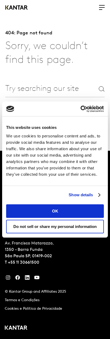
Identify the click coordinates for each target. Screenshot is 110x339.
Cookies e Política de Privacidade (33, 309)
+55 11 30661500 (23, 262)
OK (55, 211)
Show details (81, 195)
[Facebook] (17, 278)
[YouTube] (27, 278)
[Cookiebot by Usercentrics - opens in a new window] (80, 108)
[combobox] (42, 88)
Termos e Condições (22, 300)
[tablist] (55, 245)
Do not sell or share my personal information (55, 226)
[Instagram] (8, 278)
